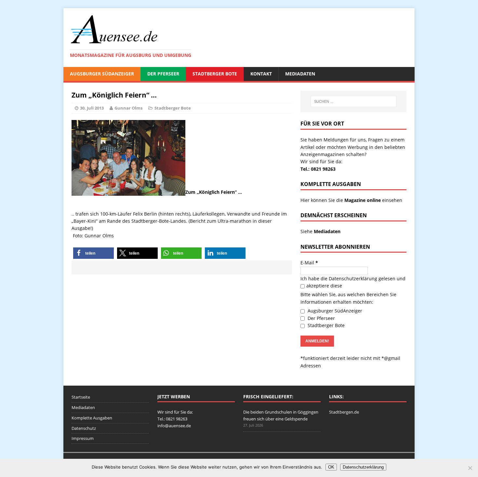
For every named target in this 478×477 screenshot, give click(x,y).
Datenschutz (84, 428)
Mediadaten (300, 74)
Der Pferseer (163, 74)
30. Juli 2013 (92, 108)
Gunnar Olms (128, 108)
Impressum (83, 438)
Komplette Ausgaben (92, 418)
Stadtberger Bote (215, 74)
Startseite (81, 397)
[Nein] (470, 468)
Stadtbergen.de (344, 412)
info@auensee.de (174, 426)
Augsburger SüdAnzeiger (102, 74)
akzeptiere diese (324, 286)
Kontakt (261, 74)
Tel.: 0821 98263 (318, 169)
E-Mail (309, 262)
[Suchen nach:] (353, 101)
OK (331, 467)
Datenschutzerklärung (353, 278)
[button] (93, 253)
